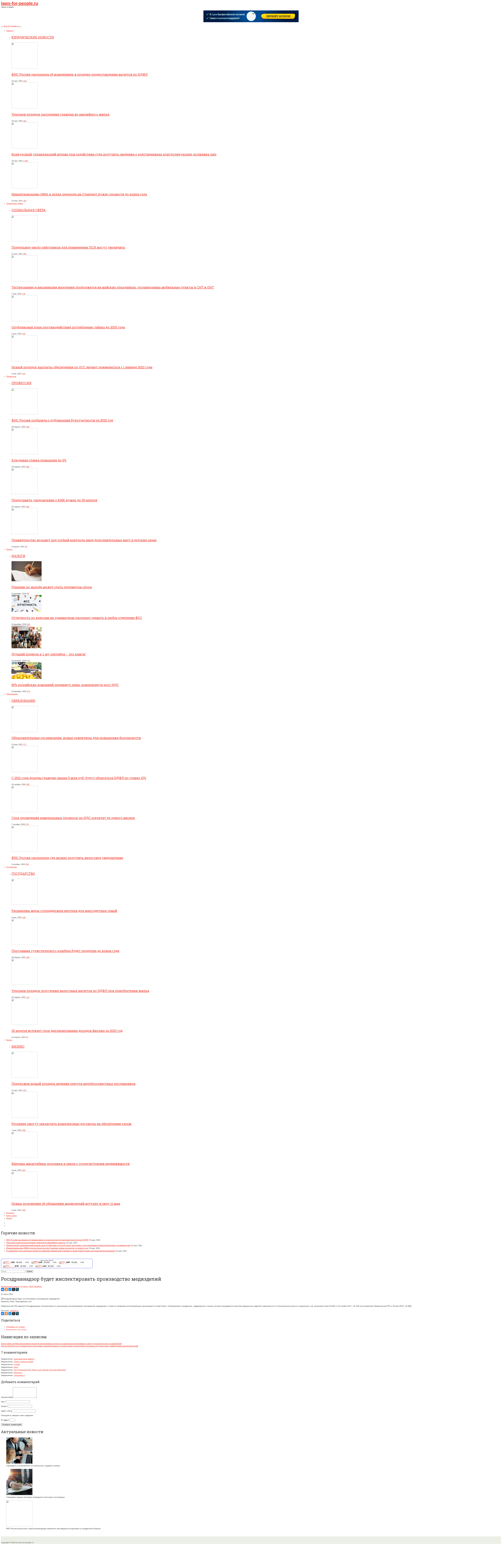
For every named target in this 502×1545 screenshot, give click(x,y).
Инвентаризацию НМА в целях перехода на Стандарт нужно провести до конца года (79, 194)
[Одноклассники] (6, 1289)
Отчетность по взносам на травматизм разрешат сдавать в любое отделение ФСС (77, 618)
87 (27, 1037)
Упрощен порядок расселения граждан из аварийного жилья (60, 114)
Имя (3, 1402)
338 (27, 957)
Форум (9, 1218)
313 (24, 1090)
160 (28, 624)
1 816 (25, 161)
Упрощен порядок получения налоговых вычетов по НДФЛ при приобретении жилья (80, 991)
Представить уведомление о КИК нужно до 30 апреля (54, 500)
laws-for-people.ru (19, 3)
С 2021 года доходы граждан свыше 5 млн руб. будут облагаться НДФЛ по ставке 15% (79, 778)
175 (27, 824)
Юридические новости (10, 1286)
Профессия (11, 376)
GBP (68, 1262)
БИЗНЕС (18, 1046)
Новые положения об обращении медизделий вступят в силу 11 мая (66, 1203)
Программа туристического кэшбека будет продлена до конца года (65, 951)
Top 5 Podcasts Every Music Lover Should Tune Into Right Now (40, 1370)
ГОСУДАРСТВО (23, 873)
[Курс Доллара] (7, 1263)
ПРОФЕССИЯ (21, 383)
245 (23, 334)
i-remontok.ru (19, 1375)
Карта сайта (11, 1216)
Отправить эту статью (15, 1327)
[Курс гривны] (39, 1267)
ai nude (17, 1364)
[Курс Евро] (35, 1263)
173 (28, 691)
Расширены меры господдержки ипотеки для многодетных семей (64, 911)
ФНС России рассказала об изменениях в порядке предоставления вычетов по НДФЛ (80, 74)
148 (23, 917)
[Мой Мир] (10, 1289)
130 (24, 81)
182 (24, 201)
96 (28, 594)
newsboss (38, 1286)
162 (24, 121)
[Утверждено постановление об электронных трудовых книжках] (19, 1463)
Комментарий (7, 1397)
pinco (16, 1367)
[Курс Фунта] (62, 1263)
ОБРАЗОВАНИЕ (23, 700)
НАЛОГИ (18, 556)
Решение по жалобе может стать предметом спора (52, 587)
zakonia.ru (14, 1311)
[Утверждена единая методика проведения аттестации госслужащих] (19, 1494)
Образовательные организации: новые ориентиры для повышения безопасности (76, 738)
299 (27, 864)
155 (27, 427)
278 (23, 294)
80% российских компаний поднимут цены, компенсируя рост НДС (65, 685)
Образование (12, 694)
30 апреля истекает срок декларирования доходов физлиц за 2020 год (67, 1031)
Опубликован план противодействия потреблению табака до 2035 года (68, 327)
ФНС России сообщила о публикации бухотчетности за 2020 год (62, 420)
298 (24, 254)
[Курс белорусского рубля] (9, 1267)
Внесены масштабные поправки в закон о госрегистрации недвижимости (71, 1164)
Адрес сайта (6, 1411)
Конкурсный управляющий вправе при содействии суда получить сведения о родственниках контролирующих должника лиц (114, 154)
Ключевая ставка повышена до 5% (39, 460)
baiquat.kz (18, 1373)
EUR (40, 1262)
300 (27, 507)
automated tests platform (24, 1359)
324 (23, 1170)
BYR (17, 1266)
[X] (13, 1289)
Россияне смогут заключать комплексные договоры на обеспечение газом (71, 1124)
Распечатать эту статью (16, 1329)
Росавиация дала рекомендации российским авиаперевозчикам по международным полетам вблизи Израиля (60, 1251)
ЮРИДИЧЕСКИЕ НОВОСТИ (33, 37)
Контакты (10, 1213)
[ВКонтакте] (2, 1289)
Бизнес (9, 1040)
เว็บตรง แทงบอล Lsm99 (23, 1362)
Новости (9, 31)
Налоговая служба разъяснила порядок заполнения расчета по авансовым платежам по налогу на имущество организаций (61, 1343)
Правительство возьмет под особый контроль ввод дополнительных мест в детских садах (84, 540)
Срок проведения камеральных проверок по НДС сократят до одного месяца (73, 818)
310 (23, 374)
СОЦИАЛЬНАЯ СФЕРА (29, 210)
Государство (11, 867)
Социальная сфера (14, 203)
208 (27, 784)
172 (27, 997)
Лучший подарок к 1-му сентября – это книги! (49, 654)
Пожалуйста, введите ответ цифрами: (17, 1415)
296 (23, 1210)
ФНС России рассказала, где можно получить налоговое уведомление (67, 858)
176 (28, 661)
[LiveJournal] (17, 1289)
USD (13, 1262)
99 (26, 547)
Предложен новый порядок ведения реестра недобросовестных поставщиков (73, 1084)
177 (24, 744)
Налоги (9, 549)
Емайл (4, 1406)
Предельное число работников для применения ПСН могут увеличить (68, 247)
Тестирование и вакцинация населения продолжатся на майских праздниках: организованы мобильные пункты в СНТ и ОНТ (113, 287)
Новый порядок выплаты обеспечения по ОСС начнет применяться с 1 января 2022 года (82, 367)
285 (27, 467)
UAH (44, 1266)
